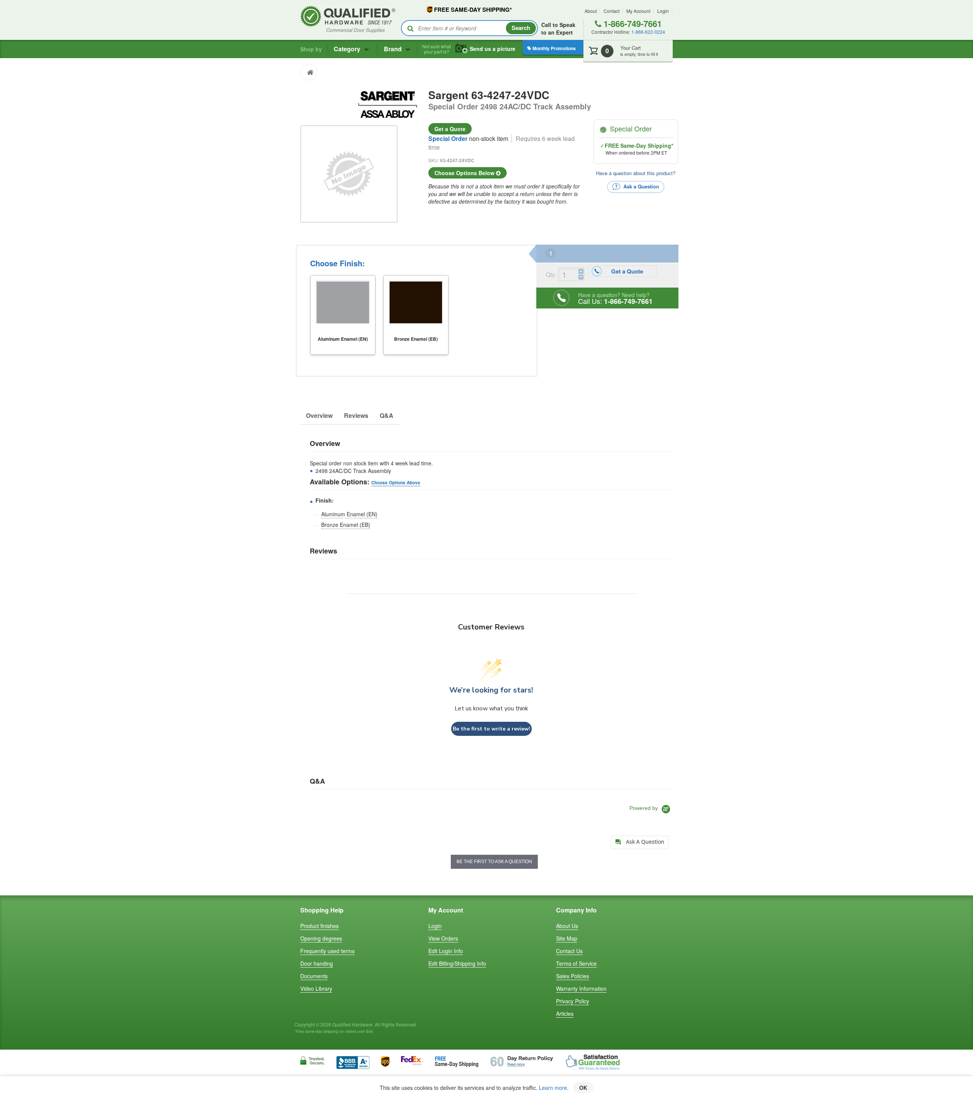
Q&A (386, 415)
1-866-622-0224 (648, 31)
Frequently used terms (327, 951)
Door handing (316, 963)
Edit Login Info (445, 951)
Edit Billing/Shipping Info (457, 963)
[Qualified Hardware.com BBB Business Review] (352, 1061)
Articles (565, 1013)
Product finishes (319, 926)
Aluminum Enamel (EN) (349, 514)
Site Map (566, 938)
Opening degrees (321, 938)
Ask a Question (640, 186)
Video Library (316, 988)
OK (583, 1087)
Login (663, 11)
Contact (612, 11)
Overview (319, 415)
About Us (567, 926)
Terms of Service (576, 963)
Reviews (356, 415)
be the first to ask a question (494, 861)
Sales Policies (572, 976)
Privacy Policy (572, 1001)
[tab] (640, 842)
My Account (638, 11)
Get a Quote (450, 129)
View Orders (443, 938)
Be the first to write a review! (491, 728)
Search (521, 28)
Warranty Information (581, 988)
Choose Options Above (395, 482)
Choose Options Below (465, 173)
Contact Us (569, 951)
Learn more (553, 1087)
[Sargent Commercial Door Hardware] (387, 103)
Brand (393, 48)
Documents (314, 976)
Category (348, 48)
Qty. (551, 274)
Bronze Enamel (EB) (345, 524)
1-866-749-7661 (631, 23)
